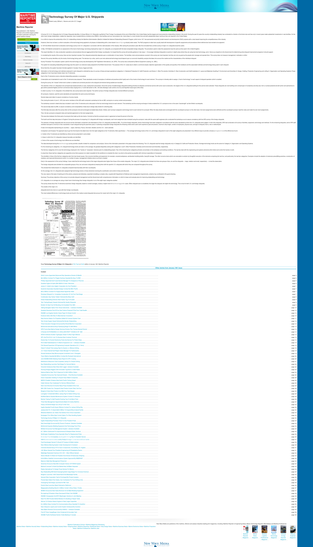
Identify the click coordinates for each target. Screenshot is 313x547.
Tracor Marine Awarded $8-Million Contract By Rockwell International (61, 356)
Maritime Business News (120, 526)
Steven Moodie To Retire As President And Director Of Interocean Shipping (62, 456)
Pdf (74, 264)
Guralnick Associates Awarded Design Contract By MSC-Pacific (59, 289)
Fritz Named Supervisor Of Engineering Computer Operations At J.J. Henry (62, 345)
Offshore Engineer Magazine (293, 536)
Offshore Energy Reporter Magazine (283, 536)
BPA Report (28, 66)
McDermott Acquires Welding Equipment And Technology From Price (61, 426)
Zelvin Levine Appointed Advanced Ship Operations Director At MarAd (61, 275)
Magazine (27, 43)
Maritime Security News (33, 526)
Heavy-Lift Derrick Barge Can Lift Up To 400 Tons (55, 404)
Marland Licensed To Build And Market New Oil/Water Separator (59, 466)
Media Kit (28, 63)
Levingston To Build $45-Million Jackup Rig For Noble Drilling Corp (60, 394)
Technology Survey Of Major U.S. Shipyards (53, 418)
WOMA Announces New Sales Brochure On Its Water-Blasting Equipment (62, 491)
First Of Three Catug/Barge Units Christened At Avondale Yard (59, 512)
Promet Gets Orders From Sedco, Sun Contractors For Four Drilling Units (62, 480)
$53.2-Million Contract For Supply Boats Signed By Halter (57, 291)
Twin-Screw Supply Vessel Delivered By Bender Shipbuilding (58, 321)
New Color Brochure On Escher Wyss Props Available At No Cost (60, 386)
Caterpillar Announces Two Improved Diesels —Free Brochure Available (62, 375)
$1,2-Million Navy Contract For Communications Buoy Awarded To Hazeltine (63, 504)
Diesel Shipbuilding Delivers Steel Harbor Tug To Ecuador (58, 299)
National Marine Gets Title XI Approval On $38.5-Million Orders (59, 372)
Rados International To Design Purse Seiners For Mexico (57, 469)
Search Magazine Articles (25, 77)
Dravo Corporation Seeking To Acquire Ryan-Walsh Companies (59, 378)
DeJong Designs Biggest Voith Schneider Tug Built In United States (60, 369)
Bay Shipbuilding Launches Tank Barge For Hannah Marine (58, 364)
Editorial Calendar (28, 60)
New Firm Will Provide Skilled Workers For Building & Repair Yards (60, 499)
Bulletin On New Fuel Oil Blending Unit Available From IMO (58, 305)
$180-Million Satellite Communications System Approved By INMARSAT (62, 458)
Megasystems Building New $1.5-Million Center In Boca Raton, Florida (61, 488)
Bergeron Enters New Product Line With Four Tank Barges (58, 391)
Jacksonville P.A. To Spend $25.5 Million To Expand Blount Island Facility (62, 410)
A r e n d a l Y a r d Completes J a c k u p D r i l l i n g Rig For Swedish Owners (63, 437)
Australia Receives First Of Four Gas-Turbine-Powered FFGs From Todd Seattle (64, 310)
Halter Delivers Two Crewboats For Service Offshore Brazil (58, 383)
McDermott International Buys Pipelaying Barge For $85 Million (59, 326)
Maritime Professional (83, 528)
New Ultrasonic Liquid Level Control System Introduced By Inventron (60, 507)
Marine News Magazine (255, 536)
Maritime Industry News (60, 526)
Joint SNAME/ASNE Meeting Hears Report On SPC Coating (58, 359)
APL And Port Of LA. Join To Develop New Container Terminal (59, 337)
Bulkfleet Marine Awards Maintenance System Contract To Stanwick (60, 396)
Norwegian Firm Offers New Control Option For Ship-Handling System (61, 415)
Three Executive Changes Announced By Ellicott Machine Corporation (61, 324)
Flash (77, 264)
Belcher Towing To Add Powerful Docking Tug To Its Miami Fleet (59, 399)
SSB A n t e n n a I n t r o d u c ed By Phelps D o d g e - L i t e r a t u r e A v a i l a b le (65, 439)
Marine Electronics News (136, 526)
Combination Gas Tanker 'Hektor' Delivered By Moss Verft (57, 297)
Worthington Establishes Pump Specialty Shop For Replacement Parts (61, 434)
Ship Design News (106, 526)
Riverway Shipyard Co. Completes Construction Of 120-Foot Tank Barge (62, 294)
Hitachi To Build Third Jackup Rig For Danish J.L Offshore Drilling (60, 348)
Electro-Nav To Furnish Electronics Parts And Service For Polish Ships (61, 340)
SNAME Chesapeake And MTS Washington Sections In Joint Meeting (61, 496)
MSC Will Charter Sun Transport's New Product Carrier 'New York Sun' (61, 388)
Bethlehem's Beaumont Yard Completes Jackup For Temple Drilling (60, 361)
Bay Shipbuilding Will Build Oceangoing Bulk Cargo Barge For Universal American (65, 472)
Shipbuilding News (46, 526)
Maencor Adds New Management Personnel (54, 461)
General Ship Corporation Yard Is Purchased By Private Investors (59, 477)
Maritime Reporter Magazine (245, 536)
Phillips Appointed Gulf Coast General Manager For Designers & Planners (62, 281)
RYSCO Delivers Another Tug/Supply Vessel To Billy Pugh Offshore (60, 334)
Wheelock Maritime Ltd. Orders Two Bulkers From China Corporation (60, 413)
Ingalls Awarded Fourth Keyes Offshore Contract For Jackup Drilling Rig (61, 407)
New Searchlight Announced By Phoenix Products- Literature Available (61, 423)
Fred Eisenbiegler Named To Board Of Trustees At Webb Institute (59, 442)
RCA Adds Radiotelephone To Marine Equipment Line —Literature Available (63, 343)
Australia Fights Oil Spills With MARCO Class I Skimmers (57, 283)
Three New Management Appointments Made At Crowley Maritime (60, 402)
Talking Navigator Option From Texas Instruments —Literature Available (61, 308)
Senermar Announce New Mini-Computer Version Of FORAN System (61, 464)
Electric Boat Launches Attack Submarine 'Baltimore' (56, 485)
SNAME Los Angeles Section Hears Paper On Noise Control (58, 313)
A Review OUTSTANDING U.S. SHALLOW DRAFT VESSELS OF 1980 (61, 332)
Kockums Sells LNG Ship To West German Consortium (57, 316)
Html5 (82, 264)
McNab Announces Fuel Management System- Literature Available (60, 429)
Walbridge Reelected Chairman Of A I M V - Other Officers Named (60, 453)
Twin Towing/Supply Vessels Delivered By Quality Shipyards (58, 302)
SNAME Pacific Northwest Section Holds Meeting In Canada (58, 515)
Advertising (28, 56)
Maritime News (20, 526)
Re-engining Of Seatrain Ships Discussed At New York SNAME (59, 493)
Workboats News (95, 526)
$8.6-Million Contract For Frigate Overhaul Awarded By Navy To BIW (60, 278)
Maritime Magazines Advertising (95, 524)
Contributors (28, 53)
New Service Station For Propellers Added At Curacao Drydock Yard (60, 318)
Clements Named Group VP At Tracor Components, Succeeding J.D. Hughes (63, 447)
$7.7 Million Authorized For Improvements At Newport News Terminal (61, 431)
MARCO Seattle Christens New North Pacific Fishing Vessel (58, 380)
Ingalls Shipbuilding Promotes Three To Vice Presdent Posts (58, 421)
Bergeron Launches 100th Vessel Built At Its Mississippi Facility (59, 474)
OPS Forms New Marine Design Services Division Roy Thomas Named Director (64, 329)
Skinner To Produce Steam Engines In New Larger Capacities (59, 501)
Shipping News (72, 526)
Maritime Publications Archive (76, 524)
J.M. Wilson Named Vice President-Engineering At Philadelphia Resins (61, 450)
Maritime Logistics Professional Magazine (264, 536)
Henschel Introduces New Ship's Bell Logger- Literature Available (60, 367)
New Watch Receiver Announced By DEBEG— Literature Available (60, 509)
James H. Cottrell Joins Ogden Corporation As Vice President (58, 286)
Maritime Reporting (83, 526)
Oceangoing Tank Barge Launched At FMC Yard (55, 482)
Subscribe (27, 39)
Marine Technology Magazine (274, 536)
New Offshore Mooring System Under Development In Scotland (59, 445)
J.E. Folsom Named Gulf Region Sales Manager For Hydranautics (60, 351)
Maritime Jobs (95, 528)
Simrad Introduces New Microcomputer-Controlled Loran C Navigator (61, 353)
